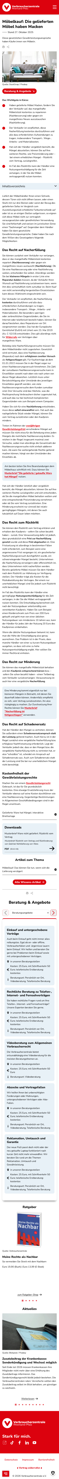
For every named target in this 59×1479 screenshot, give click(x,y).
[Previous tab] (5, 913)
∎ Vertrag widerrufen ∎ (29, 1467)
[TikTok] (12, 1442)
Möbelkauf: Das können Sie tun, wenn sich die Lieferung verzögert (26, 869)
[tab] (22, 1300)
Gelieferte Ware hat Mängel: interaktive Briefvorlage (23, 814)
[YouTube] (34, 1442)
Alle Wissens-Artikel (28, 882)
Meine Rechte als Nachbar (20, 1257)
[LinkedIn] (27, 1442)
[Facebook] (19, 1442)
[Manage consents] (52, 1472)
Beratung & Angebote (17, 91)
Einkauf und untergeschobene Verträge (27, 932)
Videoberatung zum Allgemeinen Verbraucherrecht (29, 1044)
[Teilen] (8, 47)
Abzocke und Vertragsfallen (26, 1087)
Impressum (28, 1459)
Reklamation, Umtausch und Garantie (26, 1140)
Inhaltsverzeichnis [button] (13, 186)
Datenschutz (11, 1459)
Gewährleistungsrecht (38, 783)
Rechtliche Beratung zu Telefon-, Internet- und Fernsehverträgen (29, 993)
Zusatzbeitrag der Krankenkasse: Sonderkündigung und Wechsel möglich (29, 1360)
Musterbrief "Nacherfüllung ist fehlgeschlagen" (21, 711)
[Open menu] (5, 1474)
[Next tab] (53, 913)
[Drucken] (3, 47)
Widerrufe (11, 337)
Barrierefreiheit (46, 1459)
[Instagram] (4, 1442)
